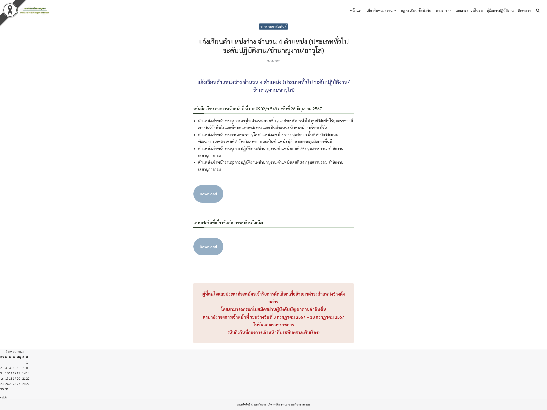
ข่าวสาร (441, 10)
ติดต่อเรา (524, 10)
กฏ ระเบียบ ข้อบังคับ (416, 10)
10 (7, 373)
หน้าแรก (356, 10)
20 (18, 378)
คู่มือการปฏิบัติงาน (500, 10)
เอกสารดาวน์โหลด (469, 10)
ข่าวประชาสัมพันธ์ (273, 26)
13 (18, 373)
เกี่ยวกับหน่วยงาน (380, 10)
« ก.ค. (3, 397)
